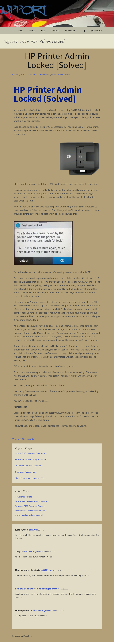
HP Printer (45, 74)
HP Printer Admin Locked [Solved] (57, 60)
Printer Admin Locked (60, 74)
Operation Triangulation (25, 472)
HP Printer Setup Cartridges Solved (30, 459)
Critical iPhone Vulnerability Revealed (31, 501)
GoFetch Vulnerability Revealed (29, 515)
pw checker (96, 30)
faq (83, 30)
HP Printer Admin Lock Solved (28, 465)
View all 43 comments (24, 439)
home (20, 30)
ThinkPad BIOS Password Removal (30, 510)
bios (43, 30)
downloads (70, 30)
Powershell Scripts (23, 496)
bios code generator (35, 551)
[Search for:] (108, 30)
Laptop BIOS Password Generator (30, 453)
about (32, 30)
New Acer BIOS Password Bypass (30, 506)
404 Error (33, 529)
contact (55, 30)
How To (33, 74)
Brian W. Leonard (24, 588)
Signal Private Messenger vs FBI (29, 478)
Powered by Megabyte (22, 636)
